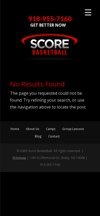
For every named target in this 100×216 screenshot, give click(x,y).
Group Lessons (73, 129)
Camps (51, 129)
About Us (32, 129)
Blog (38, 136)
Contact (54, 136)
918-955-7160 (50, 19)
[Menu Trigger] (88, 12)
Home (15, 129)
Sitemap (19, 158)
